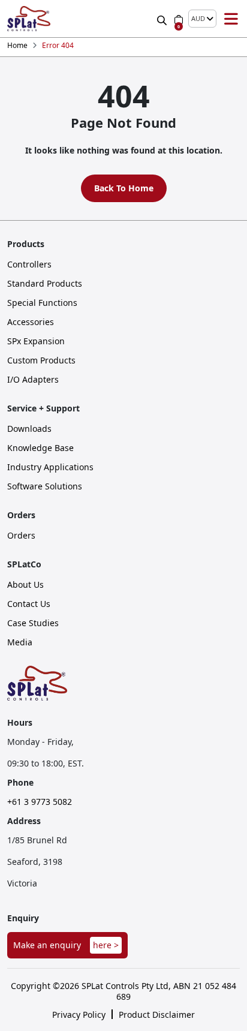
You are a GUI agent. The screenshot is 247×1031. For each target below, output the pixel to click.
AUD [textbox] (198, 18)
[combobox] (202, 19)
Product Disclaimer (157, 1015)
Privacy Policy (79, 1015)
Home (17, 45)
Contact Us (28, 604)
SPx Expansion (36, 341)
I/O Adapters (33, 379)
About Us (25, 584)
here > (106, 945)
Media (19, 642)
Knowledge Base (40, 448)
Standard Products (44, 283)
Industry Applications (50, 467)
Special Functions (42, 302)
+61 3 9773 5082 (39, 801)
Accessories (30, 322)
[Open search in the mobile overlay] (163, 18)
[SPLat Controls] (28, 18)
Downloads (29, 428)
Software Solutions (44, 486)
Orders (21, 535)
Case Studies (33, 623)
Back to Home (123, 188)
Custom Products (41, 360)
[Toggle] (231, 18)
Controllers (29, 264)
